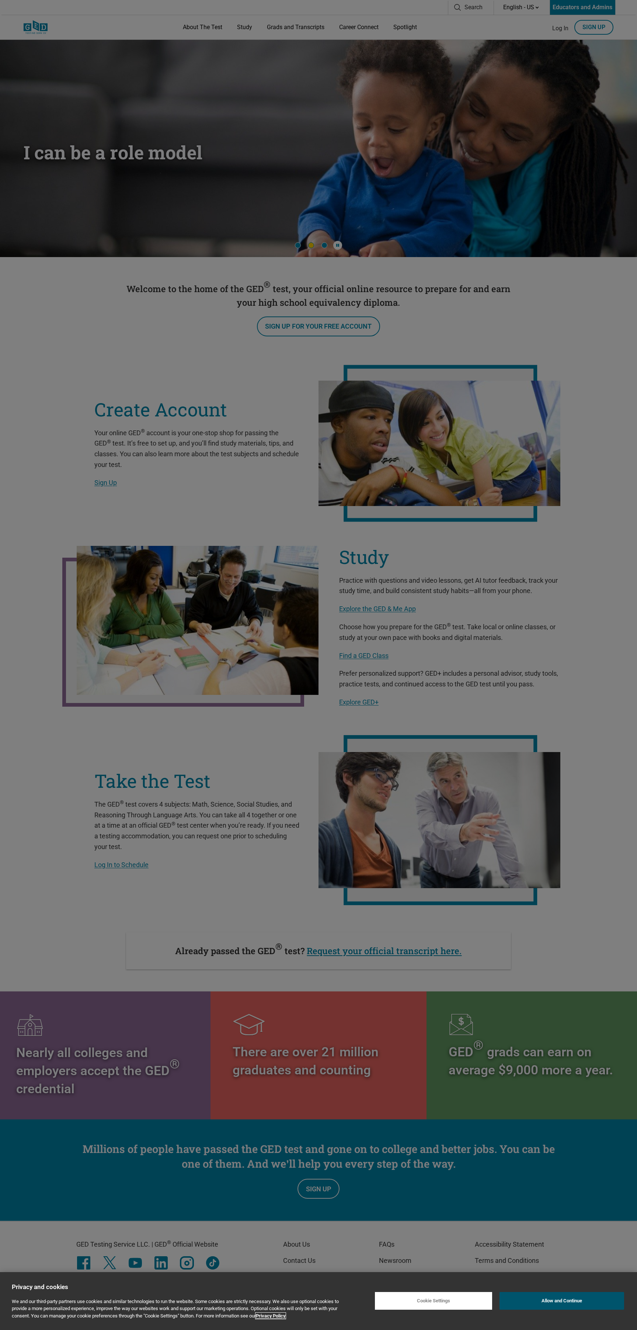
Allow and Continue (562, 1301)
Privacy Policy (270, 1316)
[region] (318, 1301)
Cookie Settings (433, 1301)
